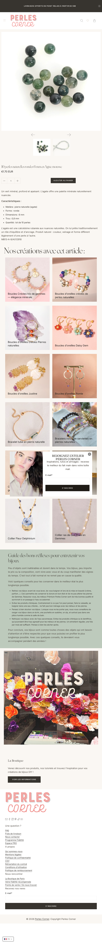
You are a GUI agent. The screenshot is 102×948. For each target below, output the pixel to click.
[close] (89, 454)
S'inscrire (67, 488)
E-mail (48, 475)
